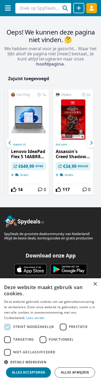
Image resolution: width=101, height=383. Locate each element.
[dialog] (50, 330)
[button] (50, 362)
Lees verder (35, 318)
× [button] (95, 284)
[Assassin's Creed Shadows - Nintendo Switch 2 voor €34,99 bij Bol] (73, 142)
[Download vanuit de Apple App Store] (30, 269)
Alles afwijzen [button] (75, 372)
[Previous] (10, 143)
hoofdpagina (50, 64)
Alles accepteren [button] (28, 372)
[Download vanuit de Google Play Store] (69, 269)
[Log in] (91, 8)
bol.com (61, 144)
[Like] (13, 189)
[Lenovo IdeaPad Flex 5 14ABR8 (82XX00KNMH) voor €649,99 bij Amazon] (28, 142)
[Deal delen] (78, 8)
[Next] (91, 143)
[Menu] (7, 8)
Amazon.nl (18, 144)
